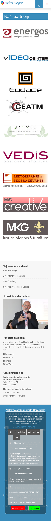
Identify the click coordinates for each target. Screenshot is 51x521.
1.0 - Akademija (10, 270)
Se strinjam (34, 508)
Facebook (9, 354)
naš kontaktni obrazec (15, 395)
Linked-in (9, 357)
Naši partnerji (16, 16)
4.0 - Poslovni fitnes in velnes (16, 286)
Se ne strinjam (17, 508)
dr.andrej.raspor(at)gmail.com (18, 389)
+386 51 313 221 (12, 392)
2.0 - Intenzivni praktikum (14, 275)
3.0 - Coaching (9, 281)
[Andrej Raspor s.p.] (11, 3)
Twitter (8, 360)
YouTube (9, 364)
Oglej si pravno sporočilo (25, 426)
